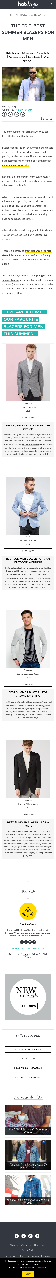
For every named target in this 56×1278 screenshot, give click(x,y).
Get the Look (28, 53)
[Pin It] (16, 114)
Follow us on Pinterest (28, 1077)
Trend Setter (43, 53)
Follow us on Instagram (28, 1068)
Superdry (13, 701)
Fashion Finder (28, 1250)
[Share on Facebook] (4, 114)
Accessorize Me (17, 57)
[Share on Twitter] (10, 114)
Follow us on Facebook (28, 1049)
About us (14, 1245)
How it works (40, 1245)
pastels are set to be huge (25, 210)
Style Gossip (34, 57)
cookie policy (42, 1267)
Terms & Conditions (31, 1256)
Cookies (46, 1256)
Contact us (26, 1245)
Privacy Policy (12, 1256)
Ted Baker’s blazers (30, 444)
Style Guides (12, 53)
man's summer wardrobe (15, 164)
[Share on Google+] (22, 114)
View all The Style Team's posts (28, 948)
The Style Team (24, 110)
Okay (28, 1273)
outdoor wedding (12, 574)
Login (25, 954)
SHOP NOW (28, 417)
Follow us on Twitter (28, 1059)
